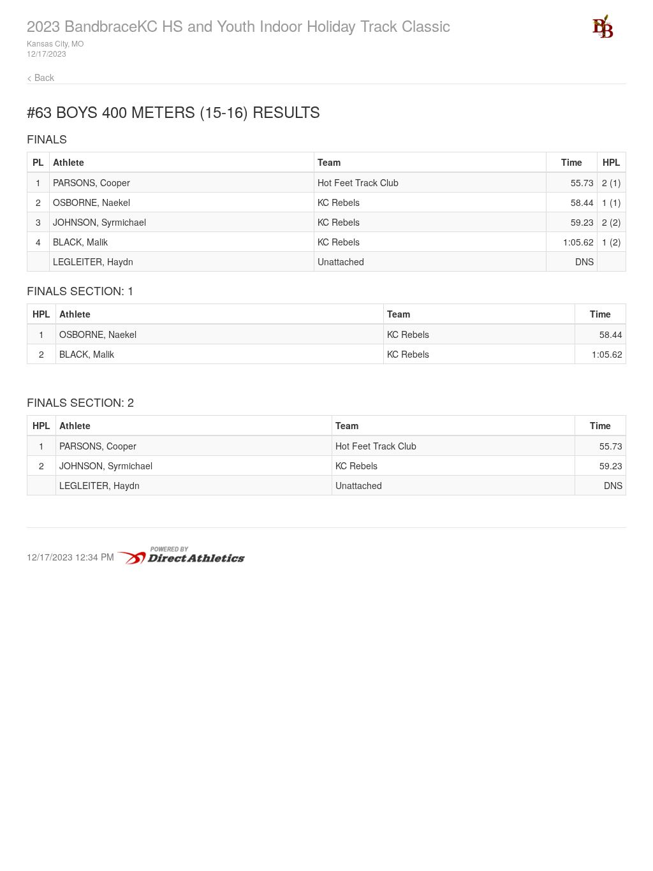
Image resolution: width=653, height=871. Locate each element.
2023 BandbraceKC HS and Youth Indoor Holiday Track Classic (238, 25)
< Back (40, 77)
